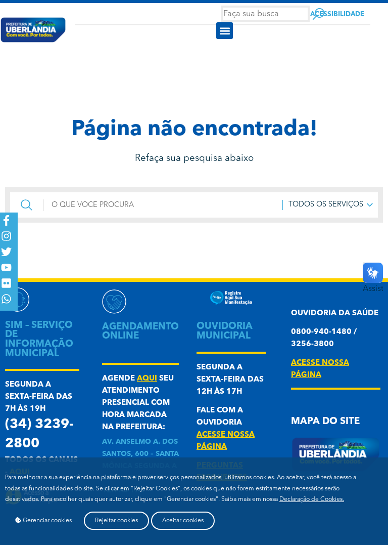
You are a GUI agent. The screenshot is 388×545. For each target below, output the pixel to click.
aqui (147, 379)
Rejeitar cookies (116, 521)
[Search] (318, 14)
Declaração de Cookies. (311, 499)
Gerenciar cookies (46, 521)
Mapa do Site (325, 422)
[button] (224, 30)
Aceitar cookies (183, 521)
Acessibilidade (337, 14)
